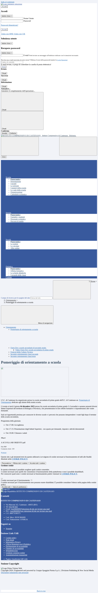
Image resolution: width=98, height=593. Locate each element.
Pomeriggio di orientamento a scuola (24, 329)
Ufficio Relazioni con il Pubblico (18, 544)
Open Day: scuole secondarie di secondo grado (28, 348)
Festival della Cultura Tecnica (22, 352)
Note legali (10, 540)
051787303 (13, 507)
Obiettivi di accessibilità (15, 549)
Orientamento (11, 300)
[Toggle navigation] (20, 146)
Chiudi (4, 73)
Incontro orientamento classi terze (23, 356)
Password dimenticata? (9, 25)
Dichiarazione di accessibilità (17, 546)
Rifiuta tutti (20, 463)
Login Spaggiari (62, 60)
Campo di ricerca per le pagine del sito (15, 298)
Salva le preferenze (19, 487)
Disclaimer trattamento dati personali (14, 573)
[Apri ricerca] (78, 146)
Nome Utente (29, 18)
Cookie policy (11, 538)
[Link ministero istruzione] (11, 4)
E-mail (26, 55)
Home (93, 281)
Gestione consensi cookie (15, 553)
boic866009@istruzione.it (30, 509)
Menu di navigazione (45, 323)
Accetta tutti (37, 463)
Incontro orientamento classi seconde (24, 354)
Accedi (4, 6)
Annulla (4, 133)
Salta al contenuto (7, 2)
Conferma (12, 133)
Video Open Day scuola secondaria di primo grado (34, 350)
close (4, 157)
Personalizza (6, 463)
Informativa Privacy (13, 542)
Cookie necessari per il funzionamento (15, 480)
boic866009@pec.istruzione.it (31, 511)
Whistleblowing (12, 551)
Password (27, 21)
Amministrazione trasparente (16, 555)
